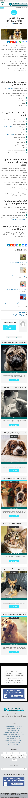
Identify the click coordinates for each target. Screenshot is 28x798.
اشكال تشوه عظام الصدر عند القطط (13, 728)
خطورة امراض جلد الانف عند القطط (13, 738)
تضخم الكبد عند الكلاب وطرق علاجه (18, 262)
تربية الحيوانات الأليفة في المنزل (15, 678)
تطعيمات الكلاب (10, 135)
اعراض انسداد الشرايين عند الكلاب (18, 276)
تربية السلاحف (20, 680)
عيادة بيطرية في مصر (5, 793)
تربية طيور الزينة (18, 683)
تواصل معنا (14, 718)
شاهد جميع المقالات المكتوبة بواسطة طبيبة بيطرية (9, 327)
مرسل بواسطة (14, 24)
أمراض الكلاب (21, 313)
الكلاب (10, 673)
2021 (16, 26)
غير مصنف (10, 683)
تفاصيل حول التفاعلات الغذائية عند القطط (13, 740)
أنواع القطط (19, 671)
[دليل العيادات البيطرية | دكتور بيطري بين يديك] (18, 3)
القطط (20, 673)
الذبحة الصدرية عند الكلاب (18, 220)
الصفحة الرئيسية (19, 26)
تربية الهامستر (10, 680)
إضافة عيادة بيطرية (15, 793)
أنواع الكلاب (11, 671)
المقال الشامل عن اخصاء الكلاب (13, 744)
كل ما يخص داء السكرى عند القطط (13, 742)
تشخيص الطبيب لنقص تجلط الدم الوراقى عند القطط (13, 734)
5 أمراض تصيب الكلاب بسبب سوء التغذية (17, 290)
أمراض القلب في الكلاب (17, 315)
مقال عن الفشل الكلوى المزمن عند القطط (13, 732)
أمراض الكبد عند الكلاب (9, 127)
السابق (18, 337)
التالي (9, 337)
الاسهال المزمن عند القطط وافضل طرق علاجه (13, 726)
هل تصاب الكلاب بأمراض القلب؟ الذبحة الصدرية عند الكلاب (14, 304)
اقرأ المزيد (14, 380)
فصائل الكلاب (10, 88)
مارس (14, 26)
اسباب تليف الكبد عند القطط (13, 730)
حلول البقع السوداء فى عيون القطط (13, 736)
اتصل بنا (6, 794)
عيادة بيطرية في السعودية (15, 794)
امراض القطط (20, 675)
